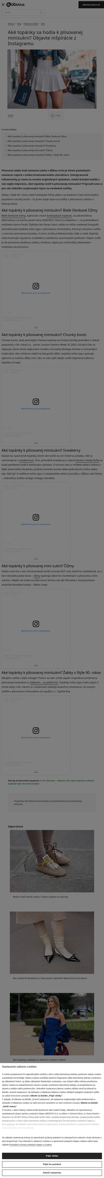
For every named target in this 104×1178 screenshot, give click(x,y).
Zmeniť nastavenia (52, 1173)
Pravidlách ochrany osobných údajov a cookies (30, 1145)
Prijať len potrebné (52, 1164)
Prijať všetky (52, 1156)
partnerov (10, 1124)
